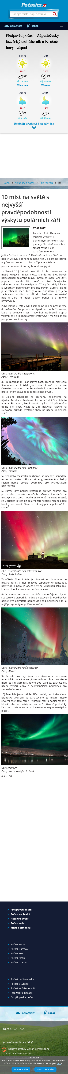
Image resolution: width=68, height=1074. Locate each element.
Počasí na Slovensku (22, 979)
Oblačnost (16, 26)
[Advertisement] (34, 152)
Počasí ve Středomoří (23, 988)
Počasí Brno (17, 953)
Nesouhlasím (45, 1069)
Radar (35, 26)
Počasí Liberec (19, 962)
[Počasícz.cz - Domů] (34, 5)
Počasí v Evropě (20, 983)
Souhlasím (21, 1069)
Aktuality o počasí (25, 182)
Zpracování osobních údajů (17, 1042)
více (59, 1063)
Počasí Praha (18, 944)
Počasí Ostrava (19, 949)
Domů (6, 182)
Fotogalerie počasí (21, 992)
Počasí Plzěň (18, 958)
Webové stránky (17, 1048)
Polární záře (47, 182)
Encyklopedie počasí (22, 997)
